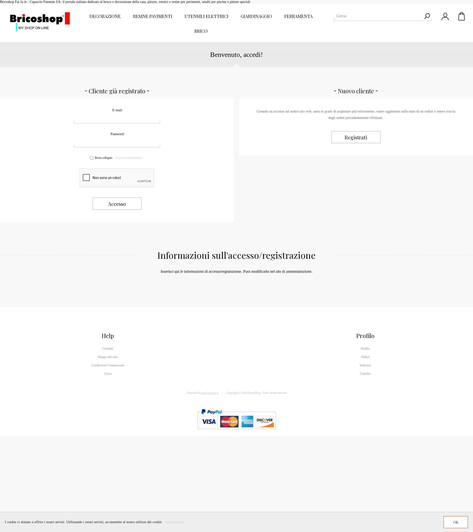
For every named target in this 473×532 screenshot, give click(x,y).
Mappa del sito (108, 357)
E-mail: (117, 110)
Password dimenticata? (129, 158)
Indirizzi (365, 365)
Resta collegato (103, 158)
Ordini (365, 357)
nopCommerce (210, 393)
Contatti (107, 348)
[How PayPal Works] (236, 431)
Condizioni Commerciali (107, 365)
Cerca (108, 373)
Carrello (462, 16)
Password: (118, 134)
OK (455, 522)
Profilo (365, 348)
